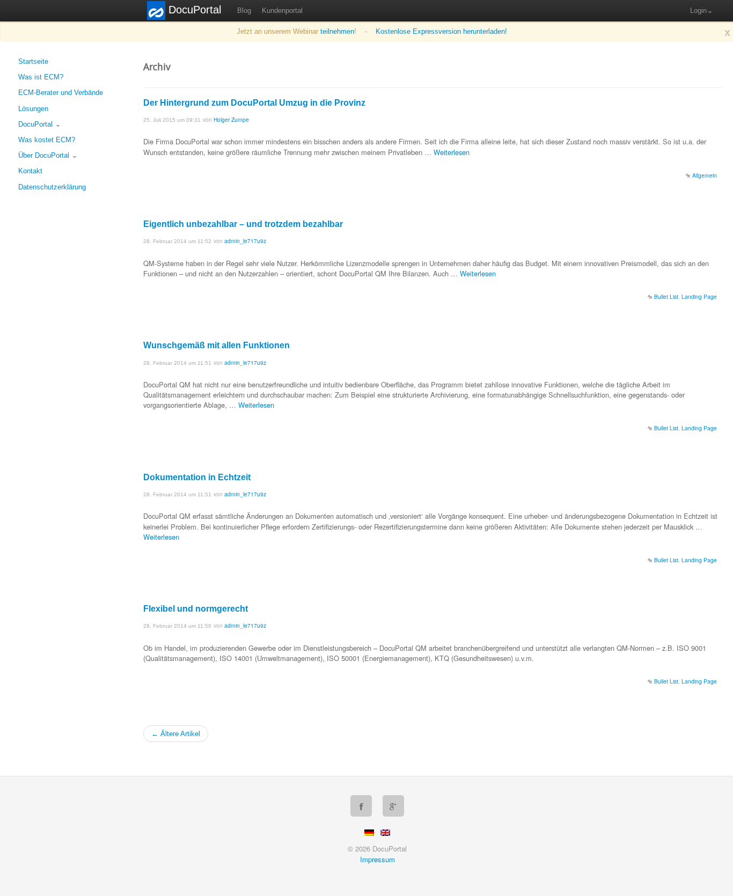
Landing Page (699, 296)
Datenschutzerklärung (52, 187)
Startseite (33, 61)
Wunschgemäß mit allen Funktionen (216, 345)
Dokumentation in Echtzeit (197, 477)
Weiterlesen (452, 152)
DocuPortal (36, 124)
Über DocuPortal (44, 155)
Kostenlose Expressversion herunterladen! (441, 31)
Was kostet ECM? (46, 140)
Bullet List (666, 296)
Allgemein (704, 175)
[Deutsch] (369, 832)
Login (698, 10)
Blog (244, 10)
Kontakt (30, 171)
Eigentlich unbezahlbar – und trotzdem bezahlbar (243, 224)
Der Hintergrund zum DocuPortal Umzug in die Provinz (254, 102)
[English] (385, 832)
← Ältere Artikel (175, 734)
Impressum (377, 859)
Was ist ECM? (40, 77)
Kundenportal (282, 10)
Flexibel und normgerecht (195, 608)
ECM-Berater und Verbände (60, 93)
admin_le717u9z (245, 241)
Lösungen (33, 109)
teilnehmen (337, 31)
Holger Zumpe (231, 119)
